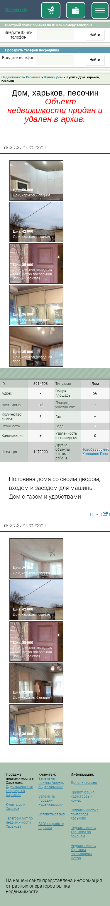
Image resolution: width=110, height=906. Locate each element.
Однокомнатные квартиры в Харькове (19, 791)
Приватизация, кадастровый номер (83, 796)
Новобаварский (95, 449)
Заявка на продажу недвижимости (50, 800)
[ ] (91, 514)
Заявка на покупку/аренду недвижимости (51, 783)
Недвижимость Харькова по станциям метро (83, 852)
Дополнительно (84, 783)
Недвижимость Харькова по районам (83, 832)
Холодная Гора (95, 454)
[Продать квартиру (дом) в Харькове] (75, 10)
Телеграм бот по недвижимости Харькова (19, 822)
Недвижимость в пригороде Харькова (85, 814)
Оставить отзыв (51, 814)
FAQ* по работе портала (51, 826)
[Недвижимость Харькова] (16, 11)
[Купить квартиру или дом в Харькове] (50, 10)
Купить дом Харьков (15, 807)
